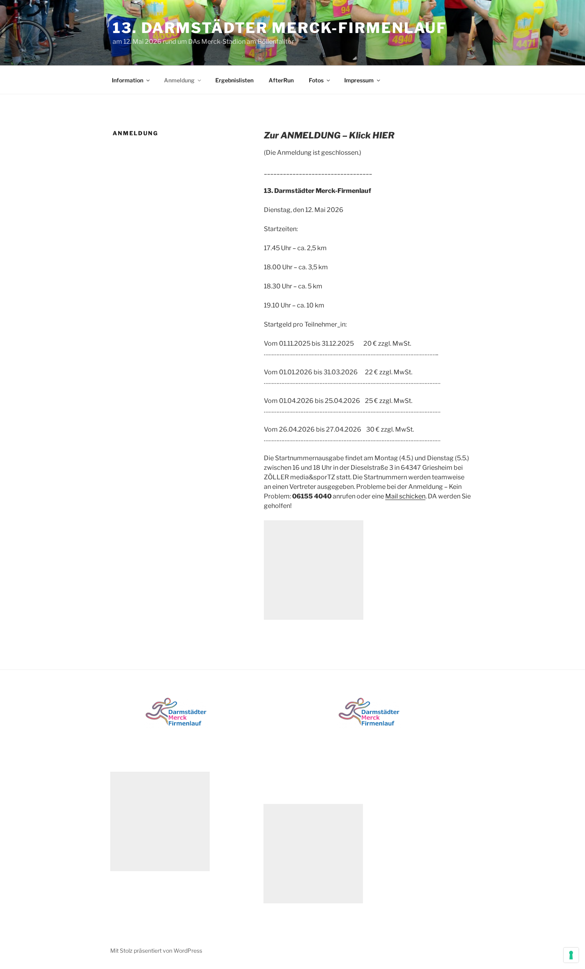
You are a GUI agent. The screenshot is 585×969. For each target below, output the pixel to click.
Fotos (316, 80)
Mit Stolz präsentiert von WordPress (156, 950)
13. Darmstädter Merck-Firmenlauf (280, 28)
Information (127, 80)
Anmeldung (179, 80)
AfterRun (281, 80)
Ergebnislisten (234, 80)
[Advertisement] (313, 570)
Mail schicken (405, 496)
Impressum (359, 80)
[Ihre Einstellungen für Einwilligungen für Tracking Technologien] (571, 955)
